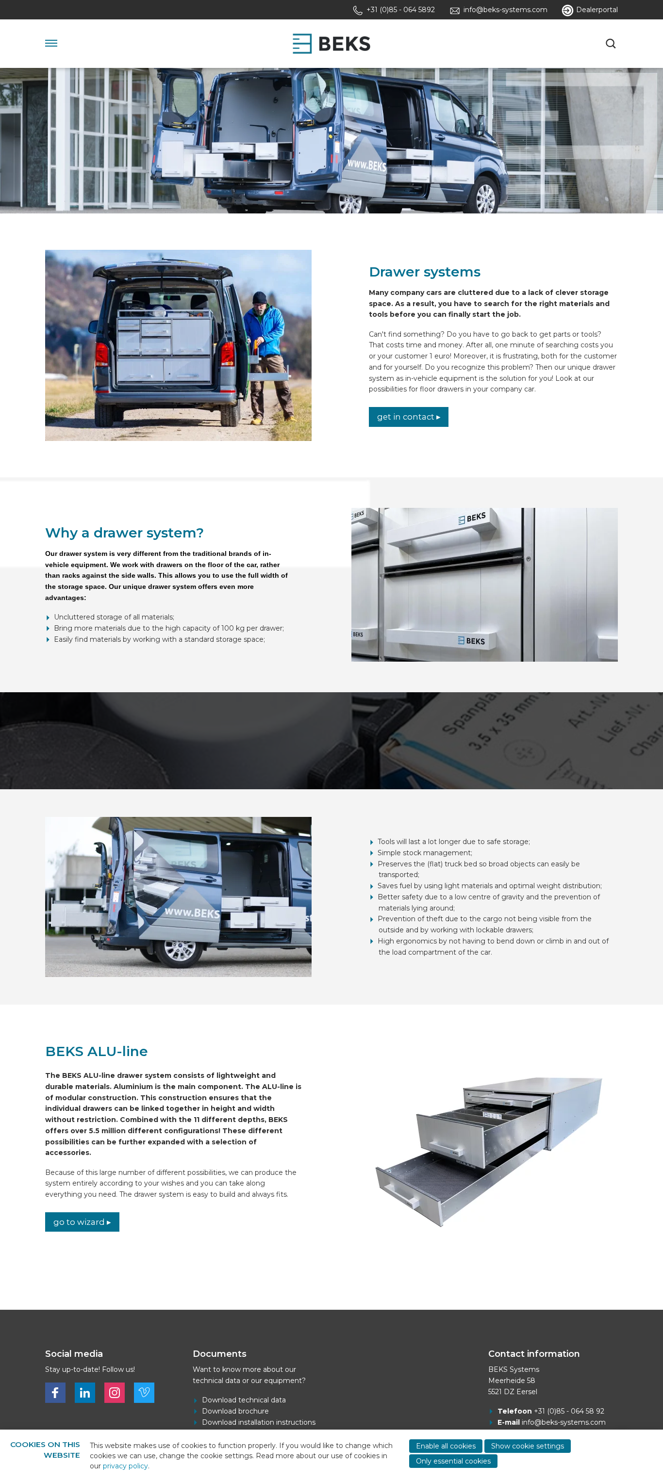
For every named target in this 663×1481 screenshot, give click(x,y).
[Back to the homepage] (331, 43)
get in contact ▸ (409, 417)
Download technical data (244, 1400)
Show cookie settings (527, 1446)
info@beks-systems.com (564, 1422)
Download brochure (235, 1411)
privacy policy (125, 1466)
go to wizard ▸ (82, 1222)
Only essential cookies (453, 1461)
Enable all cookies (446, 1446)
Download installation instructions (258, 1422)
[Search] (612, 43)
